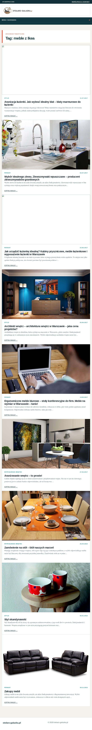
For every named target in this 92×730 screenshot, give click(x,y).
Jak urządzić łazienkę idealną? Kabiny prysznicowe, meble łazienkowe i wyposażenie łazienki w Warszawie (45, 253)
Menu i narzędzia (9, 20)
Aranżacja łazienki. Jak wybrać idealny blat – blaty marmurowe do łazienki (42, 103)
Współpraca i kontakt (81, 1)
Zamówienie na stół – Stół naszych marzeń (29, 547)
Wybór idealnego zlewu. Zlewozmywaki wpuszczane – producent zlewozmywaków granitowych (42, 178)
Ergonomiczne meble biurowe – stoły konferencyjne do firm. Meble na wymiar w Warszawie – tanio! (44, 402)
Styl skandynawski (15, 619)
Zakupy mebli (12, 691)
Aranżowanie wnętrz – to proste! (23, 475)
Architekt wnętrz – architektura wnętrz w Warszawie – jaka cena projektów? (41, 328)
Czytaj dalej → (11, 116)
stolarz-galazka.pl (12, 723)
